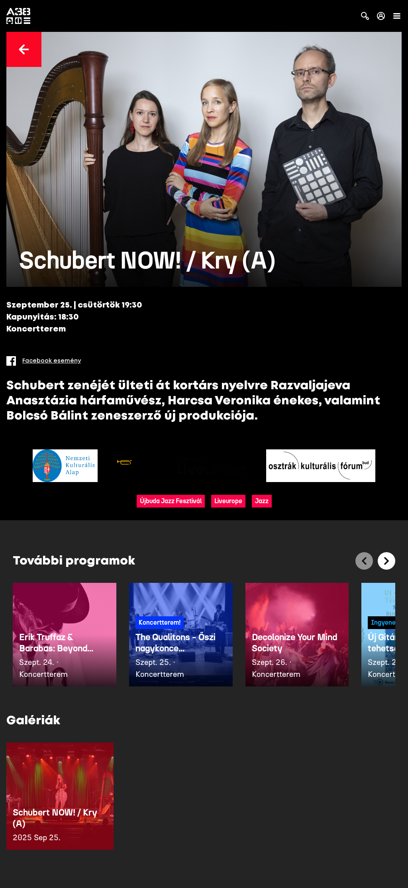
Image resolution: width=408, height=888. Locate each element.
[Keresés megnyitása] (365, 16)
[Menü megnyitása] (397, 16)
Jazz (262, 501)
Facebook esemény (51, 361)
